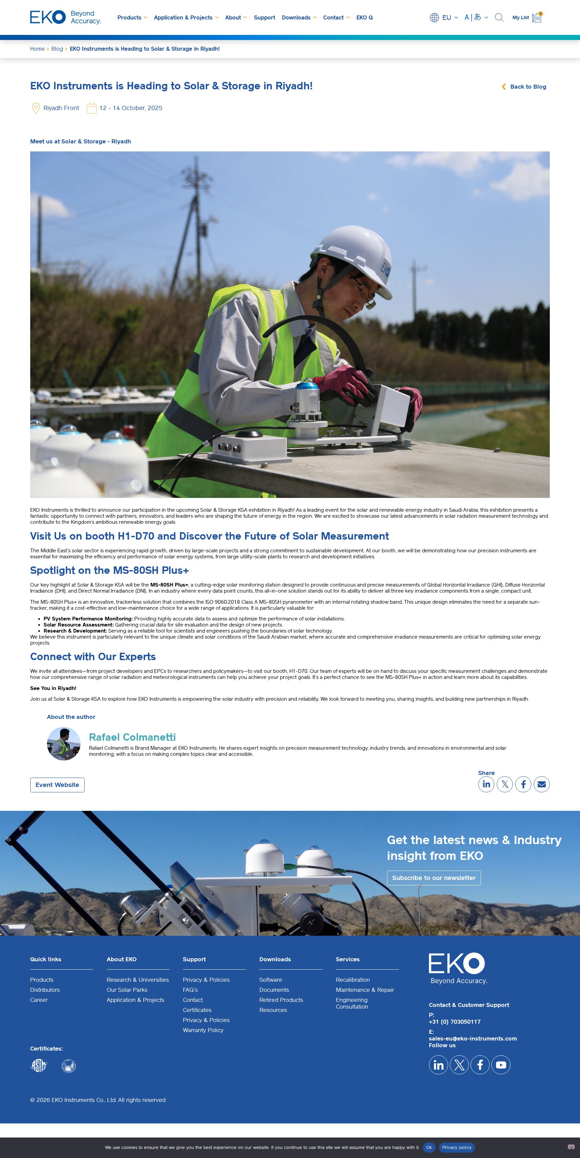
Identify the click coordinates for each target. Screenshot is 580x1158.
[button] (500, 17)
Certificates (197, 1010)
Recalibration (353, 979)
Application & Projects (183, 17)
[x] (505, 784)
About (233, 17)
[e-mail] (542, 784)
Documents (274, 989)
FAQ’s (190, 989)
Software (270, 979)
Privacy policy (457, 1147)
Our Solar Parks (127, 989)
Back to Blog (528, 86)
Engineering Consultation (352, 1003)
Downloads (296, 17)
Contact (333, 17)
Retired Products (281, 1000)
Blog (57, 49)
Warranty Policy (203, 1030)
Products (129, 17)
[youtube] (501, 1064)
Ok (429, 1147)
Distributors (45, 989)
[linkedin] (486, 784)
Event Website (57, 785)
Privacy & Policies (206, 979)
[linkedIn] (438, 1064)
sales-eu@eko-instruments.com (473, 1038)
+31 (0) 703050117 (455, 1021)
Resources (273, 1010)
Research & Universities (138, 979)
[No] (571, 1146)
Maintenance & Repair (365, 989)
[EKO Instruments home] (65, 17)
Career (39, 1000)
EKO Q (364, 17)
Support (264, 17)
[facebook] (523, 784)
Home (37, 49)
